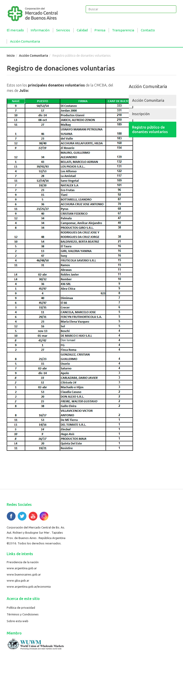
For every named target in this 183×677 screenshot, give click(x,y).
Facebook (11, 516)
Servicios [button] (63, 30)
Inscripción (141, 114)
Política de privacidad (21, 607)
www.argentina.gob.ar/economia (29, 586)
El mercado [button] (15, 30)
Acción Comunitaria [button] (25, 41)
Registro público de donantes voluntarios (150, 129)
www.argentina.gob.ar (22, 568)
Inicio (11, 55)
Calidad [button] (82, 30)
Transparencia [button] (123, 30)
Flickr (44, 516)
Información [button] (40, 30)
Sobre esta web (17, 621)
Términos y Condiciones (23, 614)
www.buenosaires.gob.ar (24, 574)
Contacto (148, 30)
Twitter (22, 516)
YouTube (33, 516)
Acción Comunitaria (33, 55)
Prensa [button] (99, 30)
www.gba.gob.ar (18, 580)
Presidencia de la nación (23, 562)
